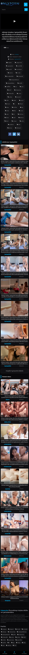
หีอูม (22, 107)
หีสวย (7, 107)
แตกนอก (15, 121)
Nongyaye (7, 600)
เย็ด (14, 114)
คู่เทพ (22, 86)
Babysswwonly (7, 556)
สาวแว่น (8, 104)
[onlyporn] (12, 4)
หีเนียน (7, 111)
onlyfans (10, 62)
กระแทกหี (10, 69)
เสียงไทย (9, 645)
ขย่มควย (11, 73)
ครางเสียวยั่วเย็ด (10, 76)
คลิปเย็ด (20, 83)
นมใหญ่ (10, 97)
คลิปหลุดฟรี (20, 76)
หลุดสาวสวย (11, 640)
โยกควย (10, 128)
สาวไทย (4, 640)
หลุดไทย (4, 642)
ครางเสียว (25, 629)
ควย (16, 86)
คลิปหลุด (4, 632)
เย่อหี (14, 117)
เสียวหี (7, 121)
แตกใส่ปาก (11, 124)
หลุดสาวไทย (19, 640)
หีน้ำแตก (21, 104)
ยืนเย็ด (14, 100)
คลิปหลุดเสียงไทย (6, 634)
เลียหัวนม (22, 117)
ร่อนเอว (22, 100)
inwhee (17, 54)
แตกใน (22, 121)
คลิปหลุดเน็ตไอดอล (15, 80)
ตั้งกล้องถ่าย (18, 90)
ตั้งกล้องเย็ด (11, 93)
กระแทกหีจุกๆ (19, 69)
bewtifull (7, 489)
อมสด (7, 114)
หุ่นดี (3, 645)
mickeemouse (7, 466)
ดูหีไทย (14, 634)
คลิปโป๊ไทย (8, 86)
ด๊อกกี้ (10, 90)
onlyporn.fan (19, 62)
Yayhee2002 (17, 59)
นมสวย (19, 93)
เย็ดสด (7, 117)
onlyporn (12, 629)
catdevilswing (7, 444)
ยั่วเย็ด (7, 100)
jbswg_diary (7, 422)
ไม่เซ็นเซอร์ (18, 128)
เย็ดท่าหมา (21, 114)
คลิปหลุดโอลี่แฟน (10, 83)
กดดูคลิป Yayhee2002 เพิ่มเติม (14, 371)
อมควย (21, 111)
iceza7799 (7, 533)
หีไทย (15, 111)
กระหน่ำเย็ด (19, 66)
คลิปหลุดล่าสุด (12, 632)
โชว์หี (19, 124)
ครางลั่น (18, 73)
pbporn (8, 399)
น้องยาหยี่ (19, 97)
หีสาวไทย (15, 107)
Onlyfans (4, 629)
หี (14, 104)
